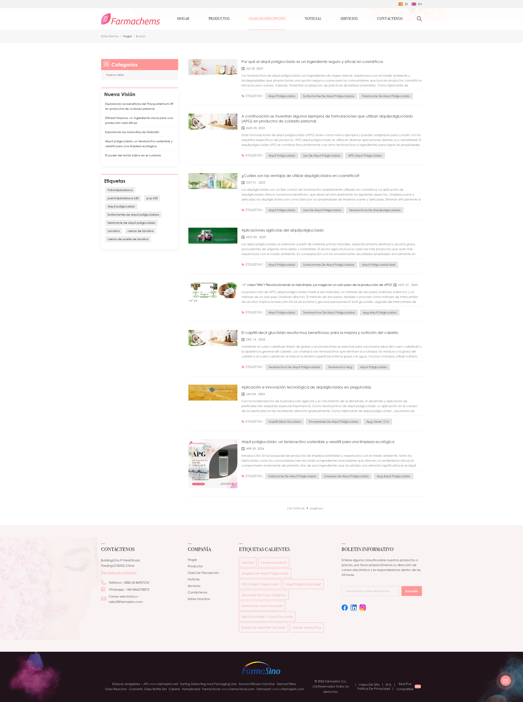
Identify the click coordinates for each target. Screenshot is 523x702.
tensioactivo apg (340, 367)
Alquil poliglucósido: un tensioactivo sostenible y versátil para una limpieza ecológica (317, 441)
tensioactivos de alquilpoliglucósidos (374, 210)
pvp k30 (152, 198)
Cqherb (174, 689)
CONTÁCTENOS (390, 18)
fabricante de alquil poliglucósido (386, 96)
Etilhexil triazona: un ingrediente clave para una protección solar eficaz (139, 120)
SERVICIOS (349, 18)
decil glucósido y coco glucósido (267, 617)
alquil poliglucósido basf (378, 264)
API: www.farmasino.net (160, 684)
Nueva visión (115, 75)
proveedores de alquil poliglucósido (333, 421)
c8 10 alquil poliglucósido (260, 584)
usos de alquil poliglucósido (322, 210)
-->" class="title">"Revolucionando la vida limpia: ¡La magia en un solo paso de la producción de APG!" (317, 285)
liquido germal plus (306, 627)
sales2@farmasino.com (126, 602)
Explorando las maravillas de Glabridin (132, 132)
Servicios (194, 586)
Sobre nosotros (199, 599)
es (406, 4)
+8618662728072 (137, 589)
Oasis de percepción (267, 18)
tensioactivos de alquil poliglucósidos (329, 312)
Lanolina (114, 231)
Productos (219, 18)
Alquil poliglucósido (281, 96)
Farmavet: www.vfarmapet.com (280, 689)
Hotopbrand (191, 689)
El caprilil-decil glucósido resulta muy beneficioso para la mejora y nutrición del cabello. (320, 332)
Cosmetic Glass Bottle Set (148, 689)
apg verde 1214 (377, 421)
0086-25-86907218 (136, 582)
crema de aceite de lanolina (128, 239)
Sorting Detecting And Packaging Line (208, 684)
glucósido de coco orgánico (263, 595)
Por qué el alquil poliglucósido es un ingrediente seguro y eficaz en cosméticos (312, 61)
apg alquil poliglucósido (379, 312)
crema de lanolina (140, 231)
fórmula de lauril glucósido (262, 606)
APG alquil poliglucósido (365, 155)
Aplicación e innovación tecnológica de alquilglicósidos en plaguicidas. (306, 387)
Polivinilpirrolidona (120, 190)
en (420, 4)
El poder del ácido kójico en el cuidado (133, 155)
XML (389, 684)
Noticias (313, 18)
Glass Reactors (116, 689)
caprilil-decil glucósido (284, 421)
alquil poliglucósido (281, 312)
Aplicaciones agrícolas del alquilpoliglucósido (282, 230)
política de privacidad (373, 688)
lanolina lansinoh (274, 562)
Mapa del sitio (369, 684)
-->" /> (192, 301)
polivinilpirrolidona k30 (123, 198)
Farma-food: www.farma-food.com (228, 689)
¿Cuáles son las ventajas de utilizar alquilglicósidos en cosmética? (300, 175)
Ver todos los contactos (118, 572)
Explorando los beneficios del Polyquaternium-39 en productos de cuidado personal (139, 106)
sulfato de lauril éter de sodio (263, 627)
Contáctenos (197, 592)
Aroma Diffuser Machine (257, 684)
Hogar (183, 18)
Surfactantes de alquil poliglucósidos (328, 96)
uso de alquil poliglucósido (321, 155)
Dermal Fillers (286, 684)
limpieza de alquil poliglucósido (346, 476)
